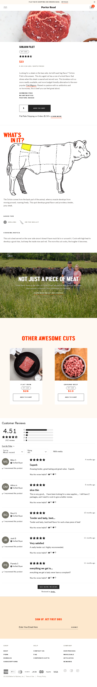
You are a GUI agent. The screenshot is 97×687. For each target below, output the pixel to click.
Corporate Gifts (41, 658)
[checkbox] (61, 451)
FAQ (35, 654)
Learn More (56, 116)
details (65, 2)
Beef (6, 651)
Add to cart (39, 108)
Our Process (70, 651)
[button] (25, 56)
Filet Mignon (31, 85)
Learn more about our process (48, 293)
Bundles (8, 658)
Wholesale (69, 654)
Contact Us (38, 651)
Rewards (68, 661)
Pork (6, 654)
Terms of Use (30, 676)
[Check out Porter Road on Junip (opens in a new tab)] (52, 592)
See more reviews (48, 587)
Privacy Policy (41, 676)
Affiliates (69, 658)
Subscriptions (11, 661)
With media (57, 452)
